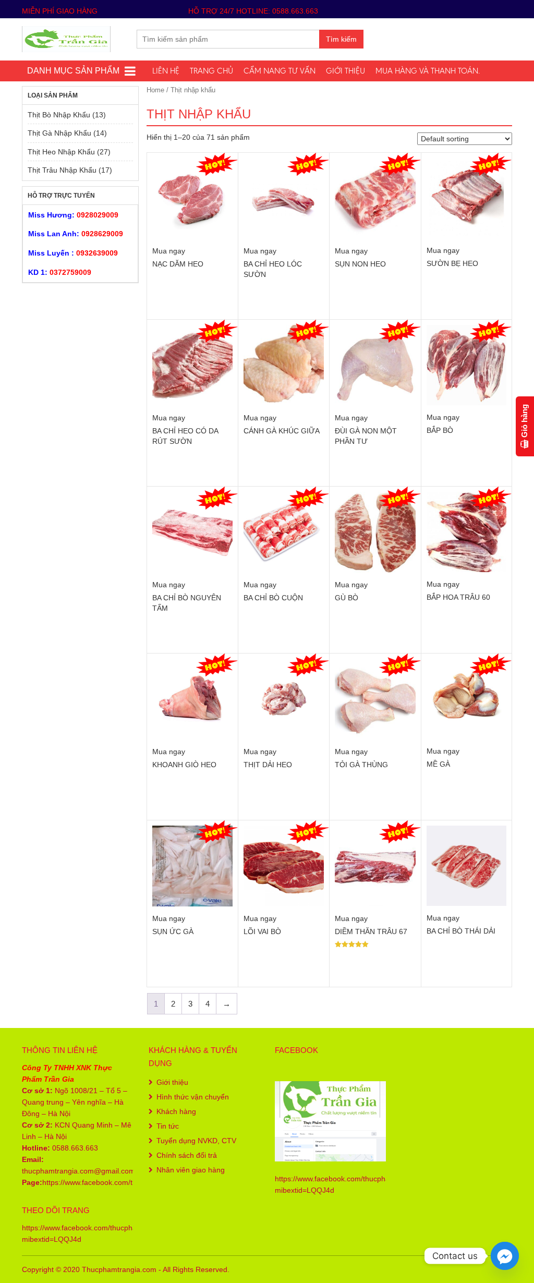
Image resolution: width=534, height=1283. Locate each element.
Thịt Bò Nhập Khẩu (59, 115)
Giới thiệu (345, 71)
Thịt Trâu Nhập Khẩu (62, 170)
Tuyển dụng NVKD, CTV (196, 1140)
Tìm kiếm (341, 39)
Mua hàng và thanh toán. (427, 71)
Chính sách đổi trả (186, 1155)
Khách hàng (176, 1111)
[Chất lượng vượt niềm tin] (66, 37)
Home (155, 90)
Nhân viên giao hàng (190, 1170)
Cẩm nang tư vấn (279, 71)
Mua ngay (168, 251)
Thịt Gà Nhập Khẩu (59, 133)
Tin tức (167, 1126)
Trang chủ (211, 71)
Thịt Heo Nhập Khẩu (61, 152)
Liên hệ (165, 71)
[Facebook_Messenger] (505, 1256)
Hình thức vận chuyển (192, 1097)
